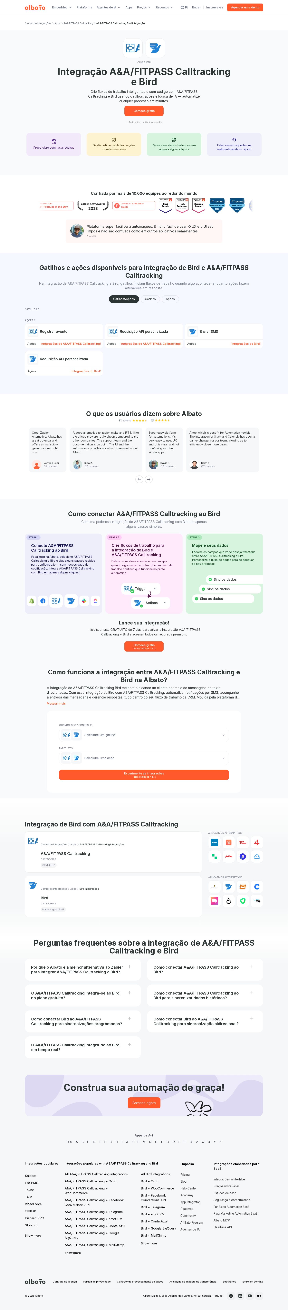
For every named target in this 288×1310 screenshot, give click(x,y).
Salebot (30, 1176)
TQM (28, 1197)
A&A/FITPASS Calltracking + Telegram (94, 1212)
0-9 (69, 1142)
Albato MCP (222, 1220)
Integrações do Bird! (246, 344)
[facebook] (231, 1296)
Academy (187, 1195)
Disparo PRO (34, 1218)
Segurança (229, 1281)
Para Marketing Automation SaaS (235, 1213)
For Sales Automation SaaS (231, 1207)
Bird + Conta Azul (154, 1221)
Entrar (196, 7)
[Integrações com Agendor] (242, 856)
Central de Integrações (38, 23)
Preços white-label (226, 1186)
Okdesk (30, 1211)
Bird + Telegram (153, 1207)
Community (188, 1216)
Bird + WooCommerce (157, 1188)
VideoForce (33, 1204)
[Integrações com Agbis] (228, 856)
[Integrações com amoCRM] (214, 842)
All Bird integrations (155, 1174)
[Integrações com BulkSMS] (242, 886)
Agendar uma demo (245, 7)
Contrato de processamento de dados (140, 1281)
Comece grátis (144, 111)
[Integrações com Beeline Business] (214, 886)
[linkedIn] (240, 1296)
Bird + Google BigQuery (158, 1228)
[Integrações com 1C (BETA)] (242, 842)
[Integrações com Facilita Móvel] (257, 901)
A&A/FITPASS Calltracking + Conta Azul (95, 1226)
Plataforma (84, 7)
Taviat (29, 1190)
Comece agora (144, 1103)
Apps (129, 7)
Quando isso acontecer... (76, 725)
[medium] (259, 1296)
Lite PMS (31, 1183)
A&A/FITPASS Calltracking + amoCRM (93, 1219)
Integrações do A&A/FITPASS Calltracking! (71, 344)
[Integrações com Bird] (228, 886)
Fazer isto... (66, 748)
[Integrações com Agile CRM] (257, 856)
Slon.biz (31, 1225)
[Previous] (139, 479)
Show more (33, 1235)
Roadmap (186, 1209)
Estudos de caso (225, 1193)
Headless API (223, 1227)
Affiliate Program (191, 1222)
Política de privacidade (97, 1281)
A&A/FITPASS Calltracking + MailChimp (94, 1245)
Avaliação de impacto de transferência (192, 1281)
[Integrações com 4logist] (257, 842)
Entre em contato (253, 1281)
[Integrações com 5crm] (214, 856)
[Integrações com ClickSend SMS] (214, 901)
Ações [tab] (170, 299)
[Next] (149, 479)
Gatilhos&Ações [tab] (124, 299)
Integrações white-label (229, 1179)
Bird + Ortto (149, 1181)
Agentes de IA (190, 1229)
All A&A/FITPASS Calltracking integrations (96, 1174)
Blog (183, 1181)
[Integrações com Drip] (228, 901)
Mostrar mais (56, 703)
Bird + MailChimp (153, 1235)
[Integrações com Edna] (242, 901)
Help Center (188, 1188)
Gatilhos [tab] (150, 299)
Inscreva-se (214, 7)
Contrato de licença (65, 1281)
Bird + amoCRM (153, 1214)
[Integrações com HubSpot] (228, 842)
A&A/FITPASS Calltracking (78, 23)
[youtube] (250, 1296)
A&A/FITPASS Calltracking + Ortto (90, 1181)
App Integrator (190, 1202)
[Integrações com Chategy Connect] (257, 886)
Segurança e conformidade (232, 1200)
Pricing (185, 1175)
